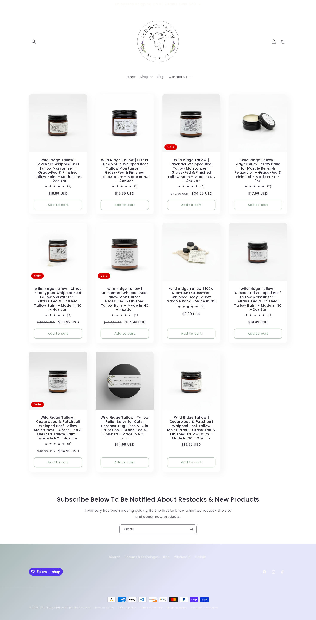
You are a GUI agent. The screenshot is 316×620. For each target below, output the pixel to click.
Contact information (204, 607)
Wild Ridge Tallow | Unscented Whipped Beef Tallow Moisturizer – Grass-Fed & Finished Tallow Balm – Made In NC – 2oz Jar (258, 299)
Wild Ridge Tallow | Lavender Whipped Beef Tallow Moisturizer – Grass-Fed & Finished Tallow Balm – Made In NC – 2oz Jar (58, 170)
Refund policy (127, 607)
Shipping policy (176, 607)
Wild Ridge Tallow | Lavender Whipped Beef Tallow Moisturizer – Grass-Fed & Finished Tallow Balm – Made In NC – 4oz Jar (191, 170)
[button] (33, 41)
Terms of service (151, 607)
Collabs (201, 557)
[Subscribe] (191, 529)
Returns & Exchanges (142, 557)
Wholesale (182, 557)
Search (115, 557)
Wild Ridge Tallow (52, 607)
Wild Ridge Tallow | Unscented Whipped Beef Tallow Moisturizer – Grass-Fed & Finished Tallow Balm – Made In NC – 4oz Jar (125, 299)
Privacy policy (104, 607)
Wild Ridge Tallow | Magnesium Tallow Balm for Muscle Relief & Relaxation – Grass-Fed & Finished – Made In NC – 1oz (258, 170)
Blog (166, 557)
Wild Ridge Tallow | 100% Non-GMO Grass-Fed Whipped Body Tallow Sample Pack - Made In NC (191, 295)
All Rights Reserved (78, 607)
